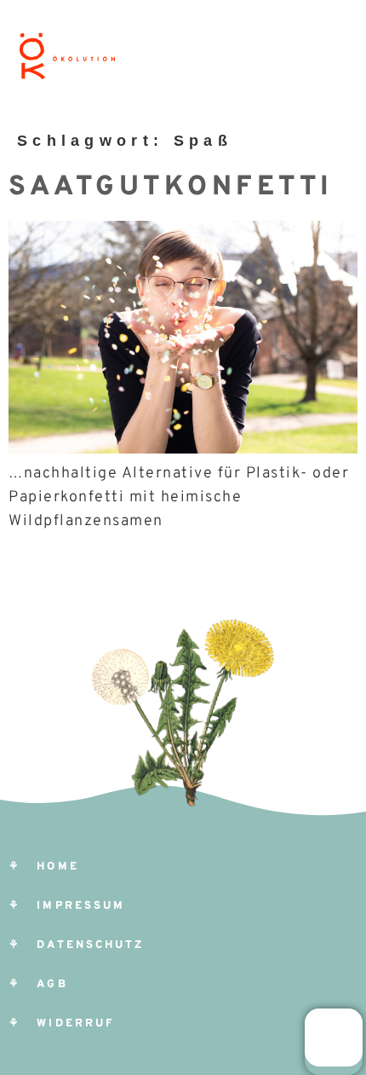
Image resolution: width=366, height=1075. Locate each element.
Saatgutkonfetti (171, 187)
